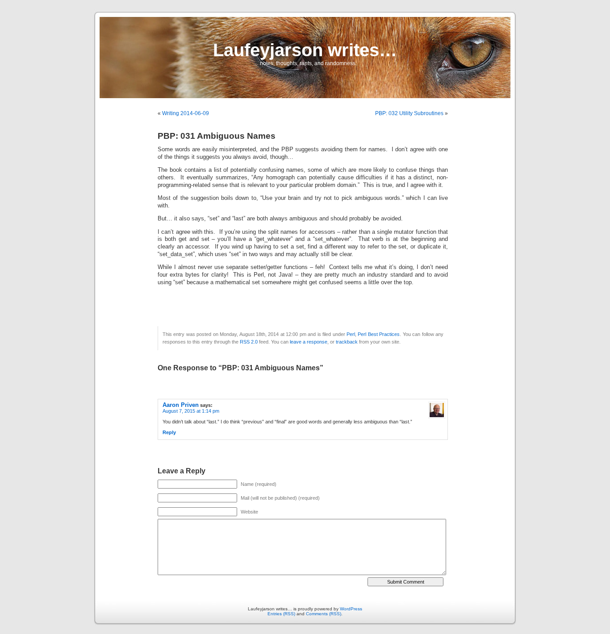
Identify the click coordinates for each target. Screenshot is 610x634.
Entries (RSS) (281, 613)
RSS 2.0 (249, 341)
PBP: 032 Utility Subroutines (409, 113)
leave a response (308, 341)
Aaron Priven (181, 405)
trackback (347, 341)
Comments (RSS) (323, 613)
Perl (351, 334)
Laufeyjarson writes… (305, 50)
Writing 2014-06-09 (185, 113)
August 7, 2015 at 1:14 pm (191, 411)
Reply (169, 432)
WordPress (351, 608)
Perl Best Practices (379, 334)
